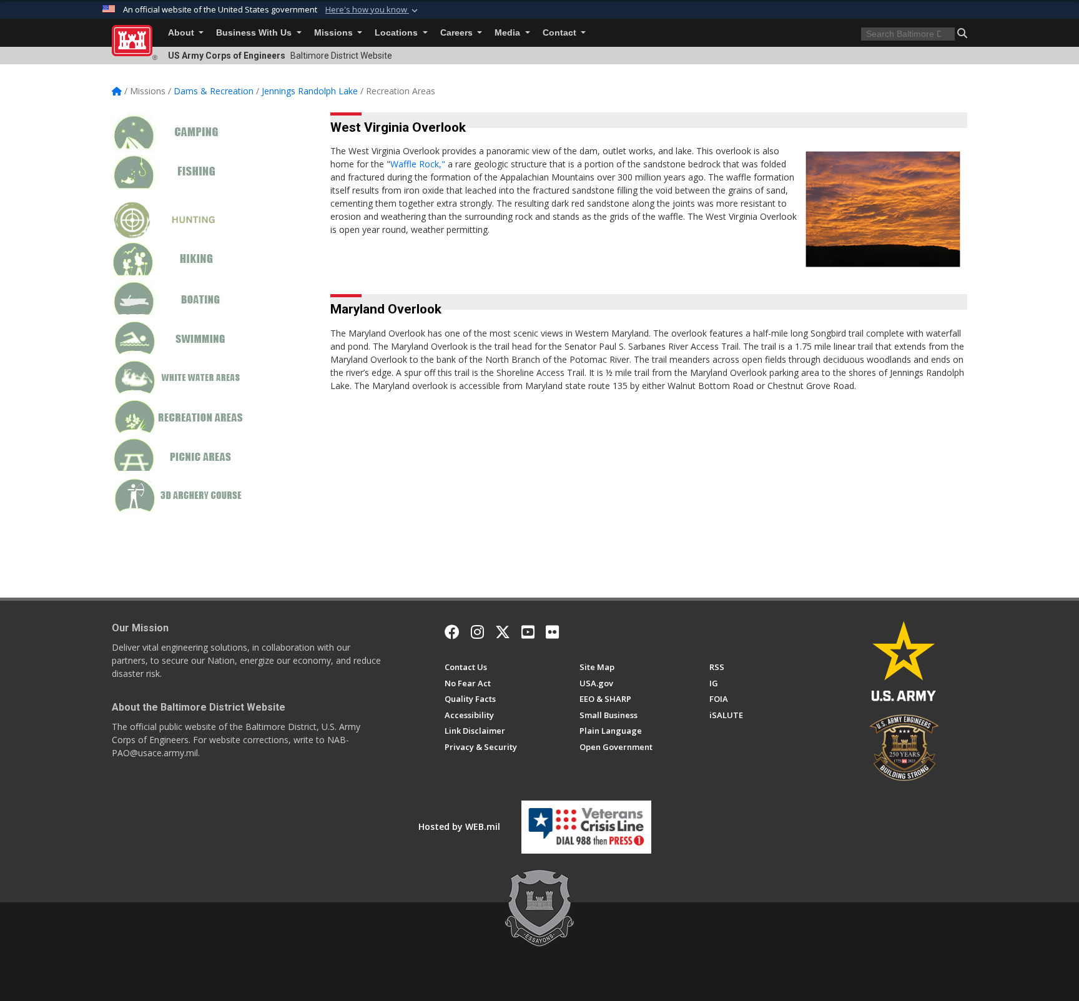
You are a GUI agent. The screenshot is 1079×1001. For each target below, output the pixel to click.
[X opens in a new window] (502, 632)
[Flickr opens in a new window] (552, 632)
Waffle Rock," (419, 164)
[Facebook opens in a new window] (452, 632)
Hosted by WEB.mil (459, 826)
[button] (372, 10)
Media (509, 32)
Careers (457, 32)
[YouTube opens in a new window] (528, 632)
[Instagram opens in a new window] (477, 632)
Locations (397, 32)
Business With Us (255, 32)
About (182, 32)
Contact (561, 32)
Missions (334, 32)
